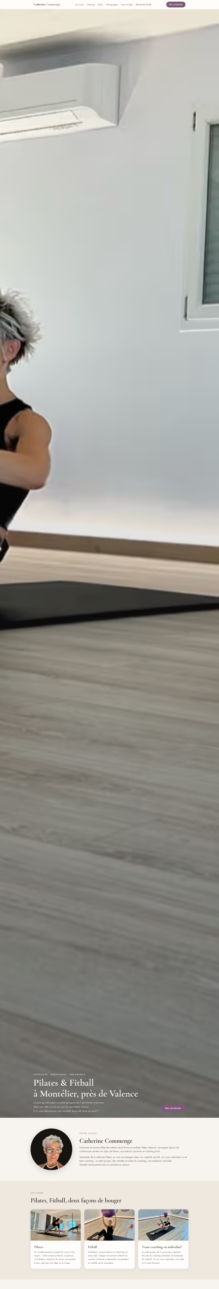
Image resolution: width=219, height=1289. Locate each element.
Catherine (47, 4)
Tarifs (100, 4)
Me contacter (176, 4)
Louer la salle (126, 4)
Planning (91, 4)
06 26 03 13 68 (143, 4)
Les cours (79, 4)
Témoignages (112, 4)
